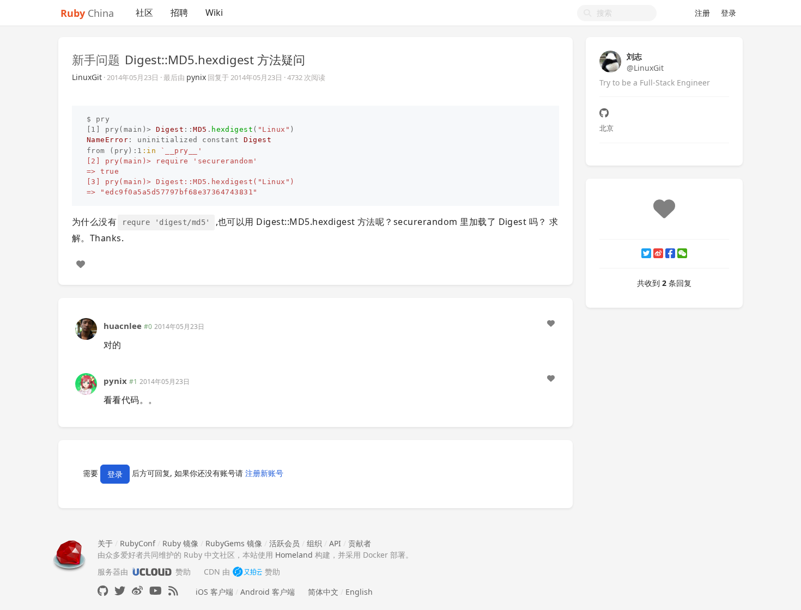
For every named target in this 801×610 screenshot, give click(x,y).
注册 (702, 13)
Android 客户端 (267, 592)
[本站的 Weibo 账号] (137, 590)
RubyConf (137, 543)
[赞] (80, 264)
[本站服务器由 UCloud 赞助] (151, 571)
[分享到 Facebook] (670, 253)
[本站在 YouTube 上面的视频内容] (155, 590)
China (87, 13)
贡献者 (359, 543)
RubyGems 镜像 (233, 543)
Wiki (214, 13)
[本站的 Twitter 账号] (119, 590)
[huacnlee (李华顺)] (86, 327)
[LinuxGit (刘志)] (610, 61)
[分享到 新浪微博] (658, 253)
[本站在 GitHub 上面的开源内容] (103, 590)
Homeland (294, 555)
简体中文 (323, 592)
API (335, 543)
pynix (196, 77)
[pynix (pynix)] (86, 383)
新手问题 (96, 59)
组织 (314, 543)
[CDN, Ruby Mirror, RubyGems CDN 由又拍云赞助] (247, 571)
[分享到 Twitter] (646, 253)
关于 (105, 543)
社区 (144, 13)
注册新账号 (264, 473)
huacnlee (123, 325)
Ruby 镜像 (180, 543)
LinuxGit (87, 77)
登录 (728, 13)
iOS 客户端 (214, 592)
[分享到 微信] (682, 253)
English (359, 592)
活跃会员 (284, 543)
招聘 (179, 13)
